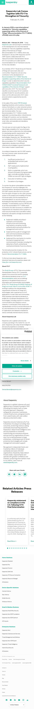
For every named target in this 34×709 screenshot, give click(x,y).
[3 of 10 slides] (12, 548)
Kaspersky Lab (6, 44)
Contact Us (4, 667)
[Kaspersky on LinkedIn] (15, 700)
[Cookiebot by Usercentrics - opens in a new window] (24, 332)
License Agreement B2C (16, 662)
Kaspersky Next (6, 630)
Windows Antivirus (7, 601)
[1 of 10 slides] (8, 548)
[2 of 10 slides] (10, 548)
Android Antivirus (6, 591)
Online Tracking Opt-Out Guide (19, 659)
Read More (11, 541)
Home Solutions (7, 557)
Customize (16, 371)
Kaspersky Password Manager (10, 578)
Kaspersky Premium (7, 568)
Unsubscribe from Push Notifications (9, 695)
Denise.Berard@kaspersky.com (11, 389)
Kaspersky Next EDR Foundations (10, 614)
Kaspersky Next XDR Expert (9, 640)
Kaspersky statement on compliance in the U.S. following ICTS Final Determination (16, 503)
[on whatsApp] (25, 474)
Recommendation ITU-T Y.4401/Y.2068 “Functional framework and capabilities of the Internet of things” (16, 85)
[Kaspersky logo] (11, 2)
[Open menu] (2, 2)
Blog (3, 678)
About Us (4, 671)
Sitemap (3, 688)
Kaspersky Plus (6, 564)
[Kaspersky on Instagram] (23, 700)
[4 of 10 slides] (14, 548)
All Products (5, 621)
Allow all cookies (17, 366)
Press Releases (5, 685)
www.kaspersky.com (10, 462)
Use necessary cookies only (17, 376)
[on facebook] (9, 474)
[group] (17, 521)
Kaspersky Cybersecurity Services (11, 633)
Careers (3, 692)
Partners (3, 674)
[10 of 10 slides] (26, 548)
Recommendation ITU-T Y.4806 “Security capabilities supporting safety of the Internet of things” (16, 79)
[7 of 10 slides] (20, 548)
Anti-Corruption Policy (6, 662)
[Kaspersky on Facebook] (6, 700)
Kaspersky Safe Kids (7, 571)
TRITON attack (22, 103)
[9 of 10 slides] (24, 548)
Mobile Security (6, 598)
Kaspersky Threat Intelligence (9, 644)
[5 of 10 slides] (16, 548)
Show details (25, 360)
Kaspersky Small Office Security (10, 610)
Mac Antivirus (5, 594)
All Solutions (5, 582)
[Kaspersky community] (27, 700)
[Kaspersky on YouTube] (19, 700)
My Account (31, 3)
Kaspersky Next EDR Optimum (10, 617)
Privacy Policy (4, 659)
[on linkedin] (20, 474)
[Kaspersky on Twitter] (11, 700)
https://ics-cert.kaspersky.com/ (12, 262)
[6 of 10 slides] (18, 548)
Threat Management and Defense (11, 637)
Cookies (10, 659)
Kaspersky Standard (7, 561)
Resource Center (5, 681)
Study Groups (9, 270)
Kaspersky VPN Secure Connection (11, 575)
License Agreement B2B (26, 662)
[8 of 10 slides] (22, 548)
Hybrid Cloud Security (7, 647)
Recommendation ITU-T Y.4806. (17, 254)
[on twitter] (14, 474)
